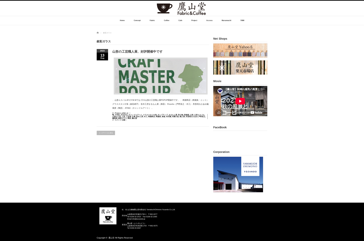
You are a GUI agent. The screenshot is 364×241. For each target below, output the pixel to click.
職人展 (182, 117)
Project (194, 20)
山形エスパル (199, 115)
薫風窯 (114, 118)
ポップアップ (163, 115)
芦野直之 (201, 117)
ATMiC (117, 115)
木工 (145, 117)
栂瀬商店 (151, 117)
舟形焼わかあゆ (192, 117)
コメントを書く (121, 120)
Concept (137, 20)
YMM (242, 20)
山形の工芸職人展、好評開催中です (137, 51)
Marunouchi (226, 20)
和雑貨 (186, 115)
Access (209, 20)
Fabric (152, 20)
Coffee (166, 20)
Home (122, 20)
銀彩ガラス (122, 118)
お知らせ (125, 113)
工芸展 (128, 117)
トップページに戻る (106, 133)
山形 (191, 115)
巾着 (133, 117)
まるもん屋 (173, 115)
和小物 (180, 115)
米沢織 (168, 117)
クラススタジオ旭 (150, 115)
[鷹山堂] (181, 15)
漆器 (163, 117)
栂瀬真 (158, 117)
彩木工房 (139, 117)
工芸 (123, 117)
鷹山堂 (134, 118)
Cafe (180, 20)
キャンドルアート (135, 115)
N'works (124, 115)
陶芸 (129, 118)
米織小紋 (175, 117)
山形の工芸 (116, 117)
